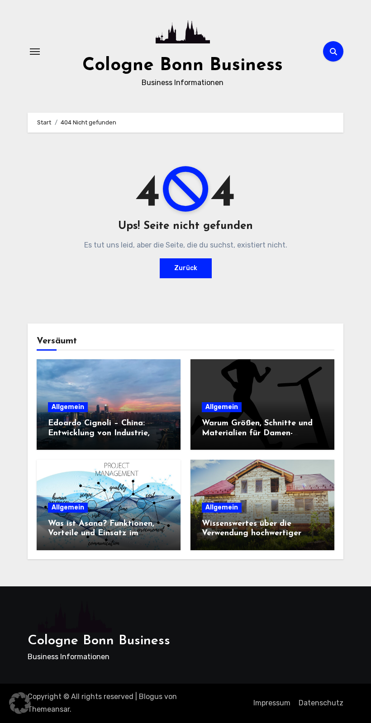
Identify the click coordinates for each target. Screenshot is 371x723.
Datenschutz (321, 703)
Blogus (150, 696)
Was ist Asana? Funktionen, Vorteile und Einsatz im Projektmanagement (101, 533)
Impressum (271, 703)
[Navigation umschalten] (35, 51)
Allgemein (68, 407)
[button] (20, 703)
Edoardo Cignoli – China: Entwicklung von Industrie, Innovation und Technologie (101, 433)
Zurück (185, 268)
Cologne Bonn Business (182, 66)
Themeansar (49, 709)
